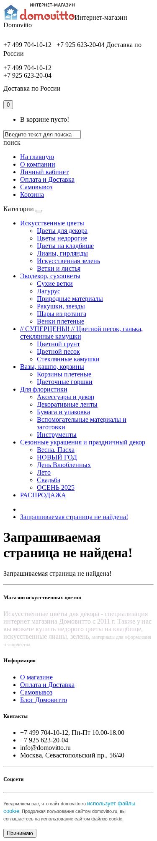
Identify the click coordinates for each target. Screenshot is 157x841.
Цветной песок (58, 351)
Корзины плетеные (64, 374)
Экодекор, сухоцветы (50, 275)
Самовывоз (36, 187)
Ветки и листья (58, 268)
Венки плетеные (60, 321)
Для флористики (43, 389)
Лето (44, 472)
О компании (37, 164)
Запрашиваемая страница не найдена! (74, 516)
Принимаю (20, 833)
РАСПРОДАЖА (43, 495)
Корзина (32, 194)
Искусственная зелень (68, 260)
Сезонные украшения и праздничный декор (82, 442)
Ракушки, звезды (61, 306)
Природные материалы (70, 298)
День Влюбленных (64, 464)
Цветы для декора (62, 230)
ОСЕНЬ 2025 (56, 487)
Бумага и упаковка (63, 411)
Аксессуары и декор (65, 396)
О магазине (36, 677)
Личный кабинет (44, 171)
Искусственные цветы (52, 223)
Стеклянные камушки (68, 359)
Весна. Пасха (56, 449)
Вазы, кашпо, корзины (52, 366)
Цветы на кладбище (65, 245)
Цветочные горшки (65, 381)
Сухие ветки (55, 283)
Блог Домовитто (43, 699)
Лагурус (48, 291)
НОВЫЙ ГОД (57, 457)
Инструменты (57, 434)
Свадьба (48, 479)
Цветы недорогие (62, 238)
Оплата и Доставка (47, 179)
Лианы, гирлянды (62, 253)
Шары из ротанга (61, 313)
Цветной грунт (58, 343)
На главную (37, 156)
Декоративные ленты (67, 404)
